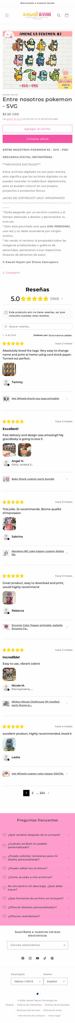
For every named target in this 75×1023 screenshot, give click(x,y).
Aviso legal (54, 1015)
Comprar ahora (38, 139)
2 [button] (32, 793)
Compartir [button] (13, 272)
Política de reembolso (29, 1005)
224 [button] (42, 793)
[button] (7, 15)
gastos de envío (14, 119)
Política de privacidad (57, 1005)
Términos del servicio (28, 1010)
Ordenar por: (40, 335)
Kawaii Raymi (34, 1000)
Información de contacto (31, 1015)
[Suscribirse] (64, 945)
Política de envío (52, 1010)
